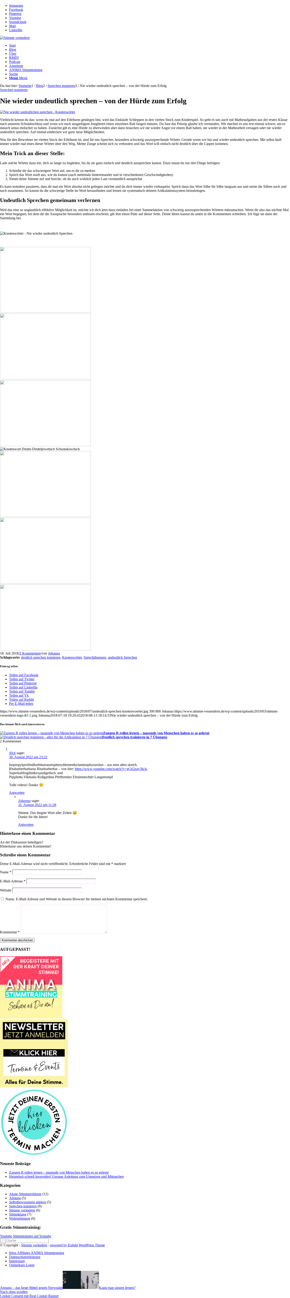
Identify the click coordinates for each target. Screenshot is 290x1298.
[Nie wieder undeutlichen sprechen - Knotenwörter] (37, 112)
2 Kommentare (30, 653)
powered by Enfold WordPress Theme (77, 1245)
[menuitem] (149, 45)
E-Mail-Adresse (12, 881)
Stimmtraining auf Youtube (32, 1236)
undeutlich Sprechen (122, 657)
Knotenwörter (72, 657)
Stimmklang (17, 1214)
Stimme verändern (22, 1210)
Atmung (15, 1198)
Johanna (54, 653)
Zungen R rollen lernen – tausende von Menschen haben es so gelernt (59, 1172)
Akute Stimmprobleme (25, 1194)
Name (5, 872)
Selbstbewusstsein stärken (27, 1202)
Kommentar (10, 932)
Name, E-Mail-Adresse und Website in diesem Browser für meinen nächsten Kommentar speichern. (76, 899)
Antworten (16, 793)
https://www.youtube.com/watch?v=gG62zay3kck (111, 769)
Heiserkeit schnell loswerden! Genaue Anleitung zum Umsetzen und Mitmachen (66, 1176)
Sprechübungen (95, 657)
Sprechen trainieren (14, 90)
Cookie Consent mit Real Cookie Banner (29, 1296)
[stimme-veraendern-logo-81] (15, 38)
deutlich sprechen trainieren (40, 657)
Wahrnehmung (19, 1218)
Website (5, 890)
